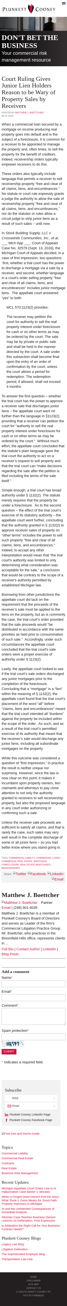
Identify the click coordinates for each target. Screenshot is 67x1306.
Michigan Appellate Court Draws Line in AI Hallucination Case (29, 1190)
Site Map (33, 1284)
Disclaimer (33, 1280)
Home (33, 1277)
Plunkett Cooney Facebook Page (30, 1120)
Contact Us (33, 1288)
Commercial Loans (48, 858)
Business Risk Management (20, 1173)
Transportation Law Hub (17, 1259)
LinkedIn (49, 949)
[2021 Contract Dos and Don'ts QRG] (21, 1133)
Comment (10, 1005)
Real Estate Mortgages (35, 864)
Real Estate (9, 1168)
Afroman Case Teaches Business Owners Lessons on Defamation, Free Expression (29, 1219)
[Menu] (62, 4)
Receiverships (11, 868)
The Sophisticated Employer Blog (23, 1254)
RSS (15, 1098)
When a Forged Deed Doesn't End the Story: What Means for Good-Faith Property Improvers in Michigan (31, 1200)
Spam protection (15, 1031)
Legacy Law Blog (13, 1244)
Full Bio (7, 949)
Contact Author (28, 949)
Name (7, 978)
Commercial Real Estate (17, 861)
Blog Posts (10, 954)
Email (6, 908)
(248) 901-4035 (25, 908)
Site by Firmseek (33, 1295)
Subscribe (54, 1106)
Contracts (8, 1163)
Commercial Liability (22, 858)
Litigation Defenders (15, 1249)
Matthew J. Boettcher (29, 112)
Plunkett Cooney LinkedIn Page (29, 1114)
